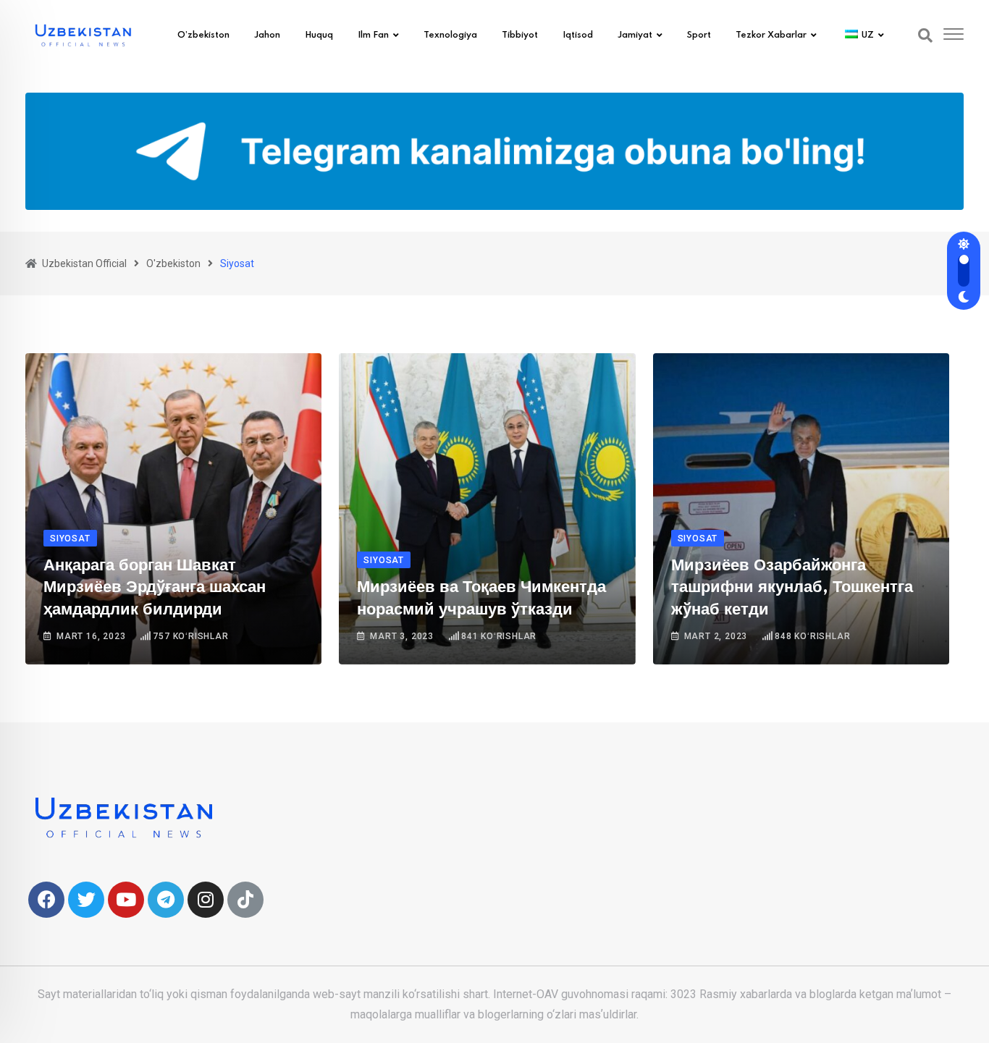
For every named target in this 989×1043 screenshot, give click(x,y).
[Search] (925, 35)
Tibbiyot (520, 35)
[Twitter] (86, 900)
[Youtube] (126, 900)
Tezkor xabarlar (771, 35)
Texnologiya (450, 35)
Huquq (319, 35)
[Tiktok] (245, 900)
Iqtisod (578, 35)
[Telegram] (166, 900)
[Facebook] (46, 900)
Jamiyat (635, 35)
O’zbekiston (203, 35)
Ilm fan (373, 35)
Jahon (267, 35)
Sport (699, 35)
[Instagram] (206, 900)
